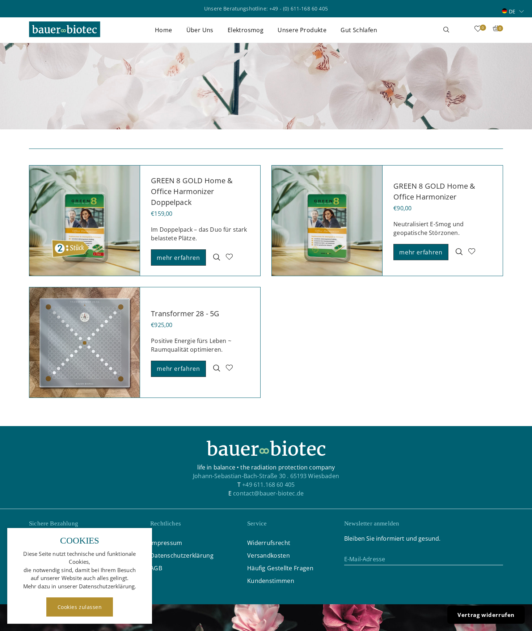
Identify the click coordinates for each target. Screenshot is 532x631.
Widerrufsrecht (268, 543)
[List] (501, 141)
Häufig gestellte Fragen (280, 568)
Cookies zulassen (80, 607)
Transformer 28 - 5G (185, 313)
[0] (477, 30)
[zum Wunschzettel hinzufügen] (229, 257)
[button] (513, 11)
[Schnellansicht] (216, 257)
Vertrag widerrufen (486, 614)
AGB (156, 568)
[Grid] (494, 141)
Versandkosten (268, 555)
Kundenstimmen (270, 581)
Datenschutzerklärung (182, 555)
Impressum (166, 543)
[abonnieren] (497, 558)
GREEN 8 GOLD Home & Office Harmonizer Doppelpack (192, 191)
